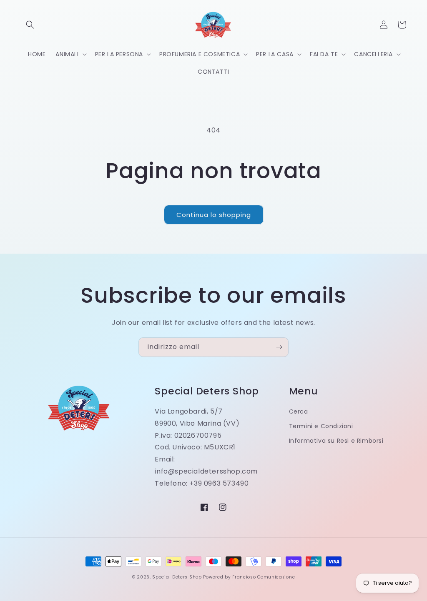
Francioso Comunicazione (263, 577)
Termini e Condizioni (321, 426)
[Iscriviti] (279, 347)
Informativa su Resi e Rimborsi (336, 440)
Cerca (298, 411)
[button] (30, 24)
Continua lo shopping (213, 214)
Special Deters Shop (176, 577)
